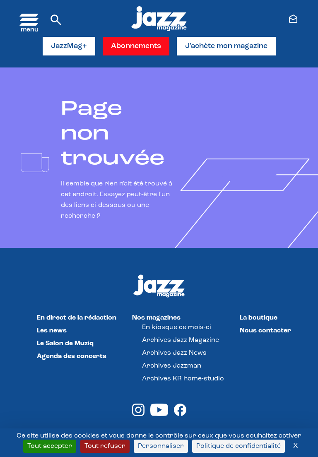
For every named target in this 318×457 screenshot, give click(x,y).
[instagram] (138, 414)
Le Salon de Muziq (65, 343)
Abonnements (136, 46)
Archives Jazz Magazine (180, 340)
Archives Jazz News (174, 353)
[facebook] (180, 414)
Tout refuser (104, 446)
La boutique (258, 318)
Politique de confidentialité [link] (238, 446)
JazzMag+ (69, 46)
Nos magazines (156, 318)
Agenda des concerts (71, 356)
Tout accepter (49, 446)
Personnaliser (161, 446)
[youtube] (159, 414)
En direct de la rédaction (76, 318)
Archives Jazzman (171, 366)
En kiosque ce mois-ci (176, 327)
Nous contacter (265, 330)
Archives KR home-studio (183, 378)
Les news (52, 330)
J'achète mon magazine (226, 46)
